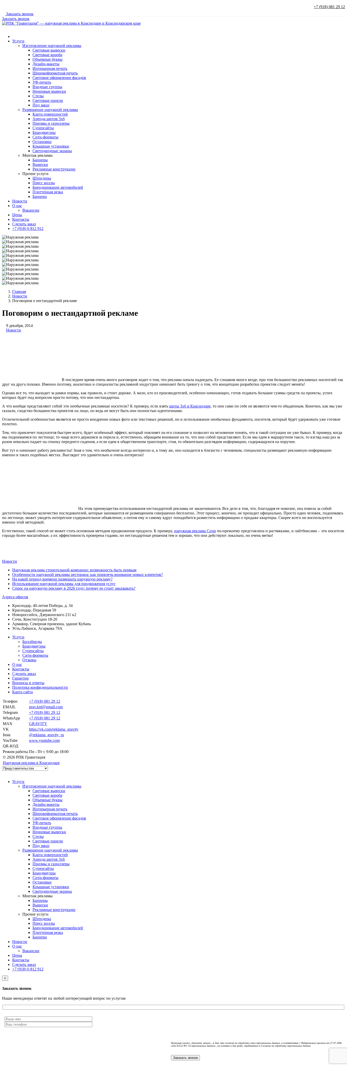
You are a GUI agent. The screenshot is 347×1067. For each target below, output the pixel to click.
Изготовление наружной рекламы (51, 45)
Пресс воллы (44, 183)
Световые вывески (49, 50)
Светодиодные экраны (52, 151)
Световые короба (47, 55)
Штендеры (42, 178)
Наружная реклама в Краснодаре (31, 763)
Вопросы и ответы (28, 683)
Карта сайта (22, 692)
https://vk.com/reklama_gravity (53, 729)
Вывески (40, 164)
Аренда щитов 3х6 (49, 119)
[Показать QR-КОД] (30, 746)
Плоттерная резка (48, 192)
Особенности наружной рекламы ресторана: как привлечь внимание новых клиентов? (87, 574)
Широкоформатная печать (55, 73)
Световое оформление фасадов (59, 77)
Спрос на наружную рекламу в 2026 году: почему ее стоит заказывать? (73, 588)
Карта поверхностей (50, 114)
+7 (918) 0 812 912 (27, 228)
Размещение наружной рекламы (50, 109)
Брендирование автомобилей (58, 187)
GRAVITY (38, 723)
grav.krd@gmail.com (46, 707)
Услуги (18, 41)
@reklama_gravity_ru (46, 735)
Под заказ (41, 105)
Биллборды (32, 641)
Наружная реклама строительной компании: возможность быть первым (74, 570)
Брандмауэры (44, 132)
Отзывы (29, 660)
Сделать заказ (24, 224)
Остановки (42, 141)
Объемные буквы (47, 59)
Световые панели (48, 100)
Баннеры (40, 160)
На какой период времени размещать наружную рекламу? (62, 579)
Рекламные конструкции (54, 169)
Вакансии (30, 210)
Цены (17, 215)
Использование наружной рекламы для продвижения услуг (64, 584)
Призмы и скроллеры (51, 123)
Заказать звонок (19, 14)
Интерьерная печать (50, 68)
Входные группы (47, 87)
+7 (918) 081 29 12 (329, 7)
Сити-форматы (45, 137)
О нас (17, 205)
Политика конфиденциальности (40, 687)
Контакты (20, 219)
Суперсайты (43, 128)
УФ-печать (42, 82)
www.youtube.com (44, 740)
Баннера (40, 196)
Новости (19, 201)
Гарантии (20, 678)
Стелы (38, 96)
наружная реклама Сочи (195, 531)
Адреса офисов (15, 597)
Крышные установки (51, 146)
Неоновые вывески (49, 91)
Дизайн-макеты (46, 64)
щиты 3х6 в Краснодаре (190, 406)
